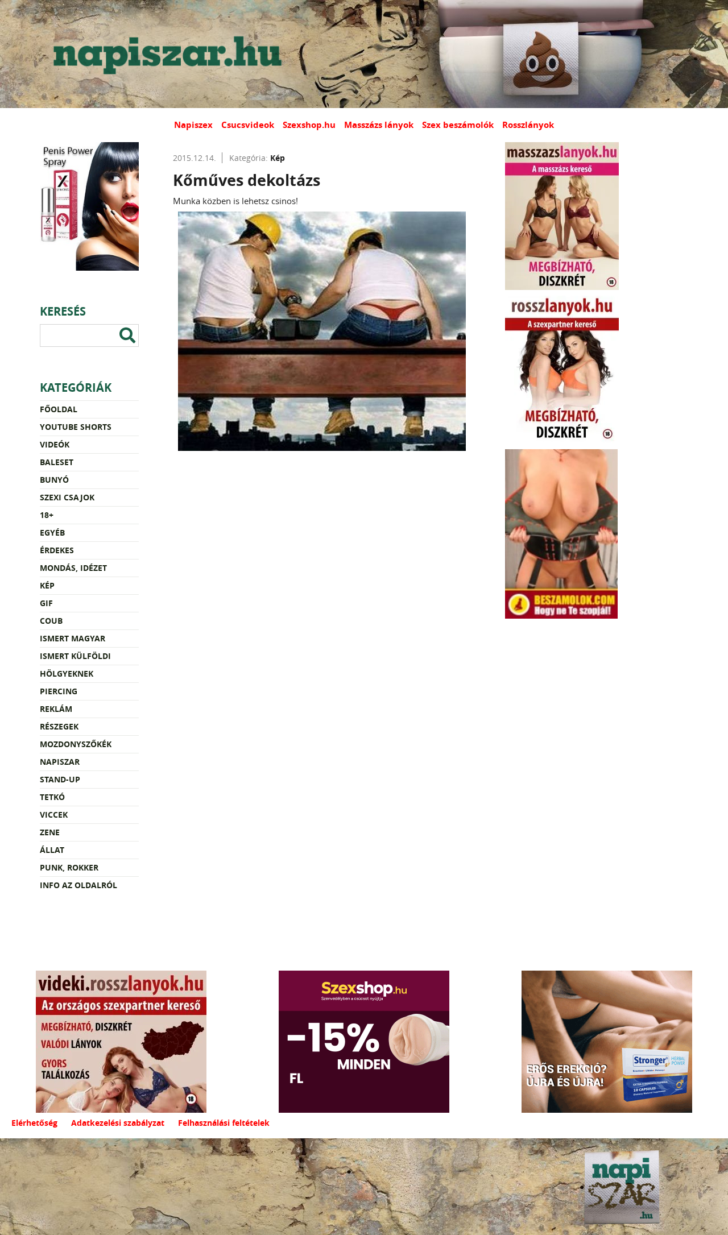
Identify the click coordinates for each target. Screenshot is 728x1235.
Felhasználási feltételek (224, 1122)
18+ (46, 514)
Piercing (58, 691)
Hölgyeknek (66, 673)
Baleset (56, 462)
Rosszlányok (528, 125)
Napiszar (60, 761)
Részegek (59, 726)
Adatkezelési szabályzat (117, 1122)
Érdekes (57, 550)
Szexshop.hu (309, 125)
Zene (50, 832)
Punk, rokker (69, 867)
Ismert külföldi (75, 655)
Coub (51, 620)
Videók (54, 444)
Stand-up (60, 779)
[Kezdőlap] (165, 54)
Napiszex (193, 125)
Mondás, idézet (73, 567)
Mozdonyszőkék (75, 744)
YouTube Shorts (75, 426)
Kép (47, 585)
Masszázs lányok (378, 125)
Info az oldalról (78, 885)
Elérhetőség (34, 1122)
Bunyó (54, 479)
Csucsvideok (247, 125)
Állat (52, 849)
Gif (46, 603)
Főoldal (58, 409)
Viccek (54, 814)
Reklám (56, 708)
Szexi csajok (67, 497)
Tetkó (52, 796)
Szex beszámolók (458, 125)
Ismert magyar (72, 638)
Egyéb (52, 532)
